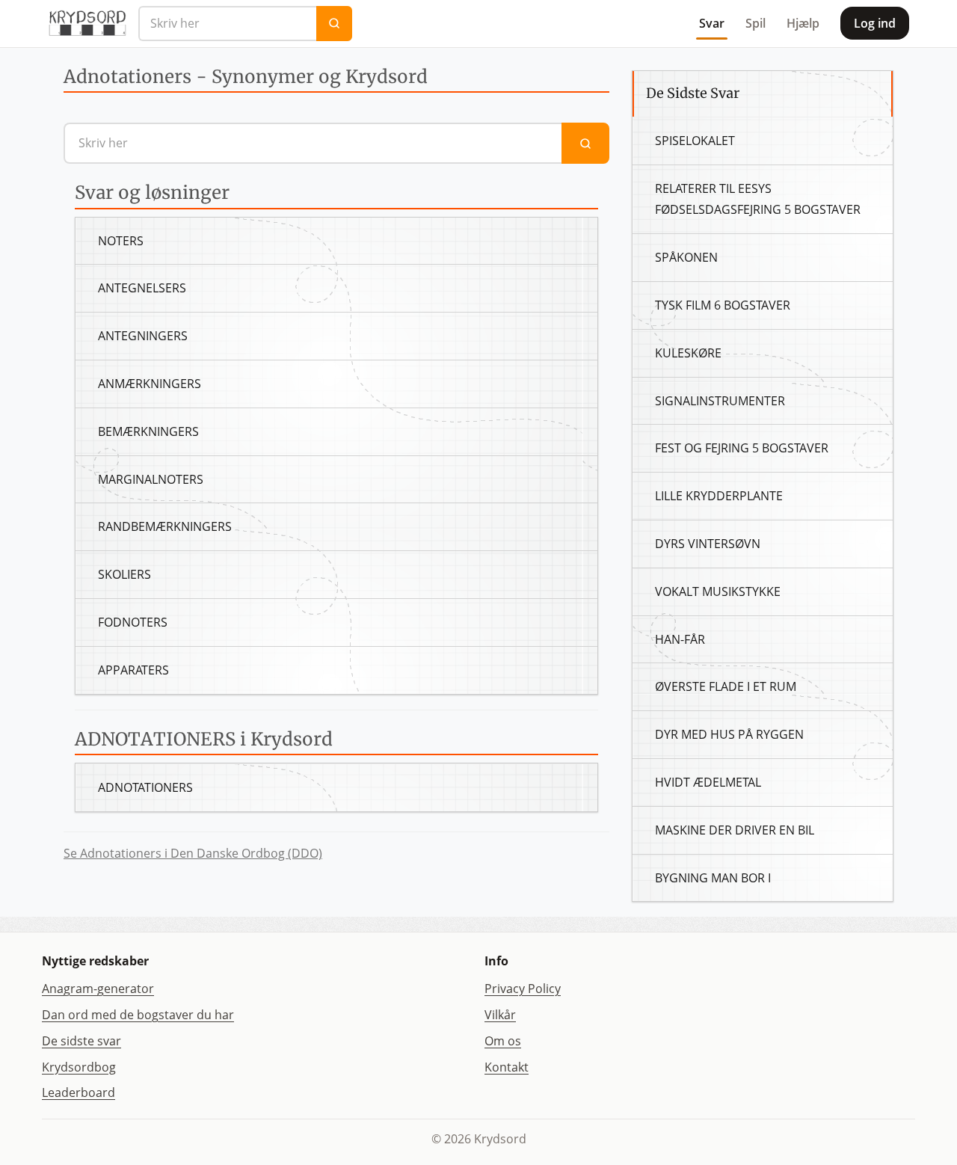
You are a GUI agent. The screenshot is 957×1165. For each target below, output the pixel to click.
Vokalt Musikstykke (718, 591)
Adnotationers (145, 787)
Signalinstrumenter (720, 401)
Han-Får (680, 639)
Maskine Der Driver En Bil (734, 830)
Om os (502, 1041)
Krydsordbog (79, 1067)
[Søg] (334, 23)
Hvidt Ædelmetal (708, 782)
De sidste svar (81, 1041)
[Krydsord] (87, 23)
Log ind (875, 23)
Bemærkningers (148, 431)
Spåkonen (686, 257)
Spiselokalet (695, 140)
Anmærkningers (149, 383)
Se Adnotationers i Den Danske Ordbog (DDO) (193, 853)
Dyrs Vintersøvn (707, 543)
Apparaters (133, 670)
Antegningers (143, 336)
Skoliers (124, 574)
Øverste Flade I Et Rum (725, 686)
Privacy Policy (522, 988)
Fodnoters (132, 622)
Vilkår (500, 1014)
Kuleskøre (688, 353)
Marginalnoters (150, 479)
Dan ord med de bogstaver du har (138, 1014)
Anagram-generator (98, 988)
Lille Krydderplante (719, 496)
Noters (121, 241)
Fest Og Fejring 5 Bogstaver (741, 448)
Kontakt (506, 1067)
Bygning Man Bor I (713, 878)
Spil (755, 23)
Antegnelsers (142, 288)
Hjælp (803, 23)
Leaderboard (78, 1092)
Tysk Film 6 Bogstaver (722, 305)
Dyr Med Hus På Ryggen (729, 734)
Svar (711, 23)
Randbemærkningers (165, 526)
